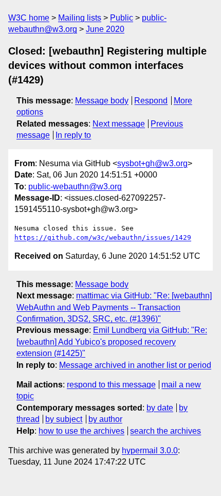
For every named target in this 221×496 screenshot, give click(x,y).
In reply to (73, 135)
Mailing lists (79, 17)
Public (121, 17)
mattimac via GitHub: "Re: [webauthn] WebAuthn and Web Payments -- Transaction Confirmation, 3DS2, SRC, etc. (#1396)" (114, 307)
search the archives (165, 431)
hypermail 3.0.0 (150, 450)
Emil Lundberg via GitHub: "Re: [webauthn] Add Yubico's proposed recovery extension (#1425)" (111, 342)
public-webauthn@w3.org (75, 186)
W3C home (28, 17)
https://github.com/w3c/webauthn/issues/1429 (102, 237)
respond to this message (111, 384)
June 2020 (105, 29)
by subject (63, 419)
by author (105, 419)
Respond (151, 100)
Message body (101, 100)
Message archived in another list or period (135, 365)
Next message (119, 123)
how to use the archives (81, 431)
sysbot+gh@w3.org (152, 163)
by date (159, 407)
